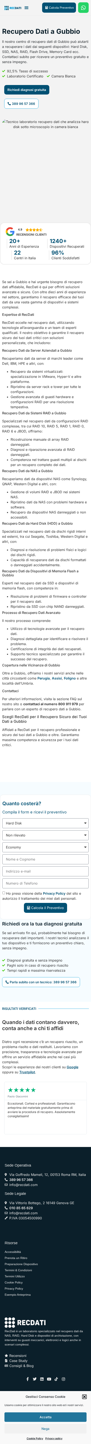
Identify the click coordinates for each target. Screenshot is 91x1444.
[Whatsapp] (83, 7)
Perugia (43, 678)
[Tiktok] (56, 1379)
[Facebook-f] (27, 1379)
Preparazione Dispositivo (21, 1264)
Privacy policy (53, 1438)
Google (72, 1067)
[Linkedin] (42, 1379)
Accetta (46, 1417)
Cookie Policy (35, 1438)
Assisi (57, 678)
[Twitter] (35, 1379)
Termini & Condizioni (18, 1270)
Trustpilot (27, 1072)
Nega (45, 1429)
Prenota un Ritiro (16, 1258)
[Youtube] (49, 1379)
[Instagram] (63, 1379)
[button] (84, 1397)
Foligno (70, 678)
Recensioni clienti (31, 234)
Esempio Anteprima (18, 1294)
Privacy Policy (54, 893)
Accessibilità (13, 1252)
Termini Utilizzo (15, 1276)
